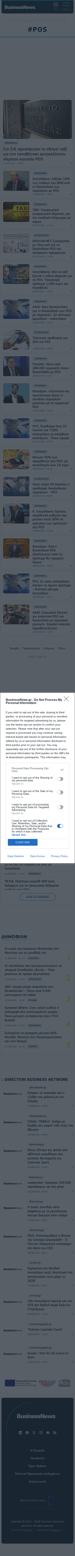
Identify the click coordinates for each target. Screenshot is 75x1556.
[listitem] (37, 769)
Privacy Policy (59, 856)
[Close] (67, 700)
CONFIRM (23, 842)
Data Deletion (16, 856)
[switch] (60, 779)
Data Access (37, 856)
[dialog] (37, 778)
